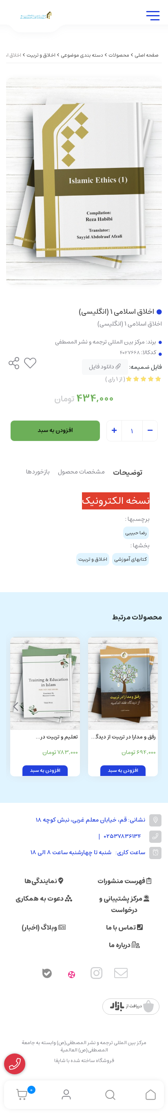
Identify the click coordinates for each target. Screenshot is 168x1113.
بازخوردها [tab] (38, 472)
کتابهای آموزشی (130, 559)
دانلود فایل (102, 367)
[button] (15, 707)
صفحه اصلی (147, 55)
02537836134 (122, 836)
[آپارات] (72, 975)
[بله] (47, 975)
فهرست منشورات (121, 881)
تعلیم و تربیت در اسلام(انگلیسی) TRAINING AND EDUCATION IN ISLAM (45, 737)
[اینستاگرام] (96, 975)
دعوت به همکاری (40, 898)
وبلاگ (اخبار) (40, 927)
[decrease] (150, 431)
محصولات (118, 55)
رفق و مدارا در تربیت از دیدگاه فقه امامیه (124, 737)
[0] (19, 1094)
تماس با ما (121, 927)
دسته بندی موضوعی (82, 55)
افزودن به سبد (55, 430)
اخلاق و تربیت (41, 55)
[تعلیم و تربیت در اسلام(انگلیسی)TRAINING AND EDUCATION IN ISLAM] (45, 683)
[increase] (114, 431)
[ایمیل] (121, 975)
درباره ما (120, 945)
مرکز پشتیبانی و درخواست (121, 904)
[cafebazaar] (131, 1006)
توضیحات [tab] (127, 473)
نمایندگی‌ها (41, 881)
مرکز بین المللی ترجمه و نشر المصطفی (100, 342)
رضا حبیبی (136, 533)
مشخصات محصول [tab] (81, 472)
